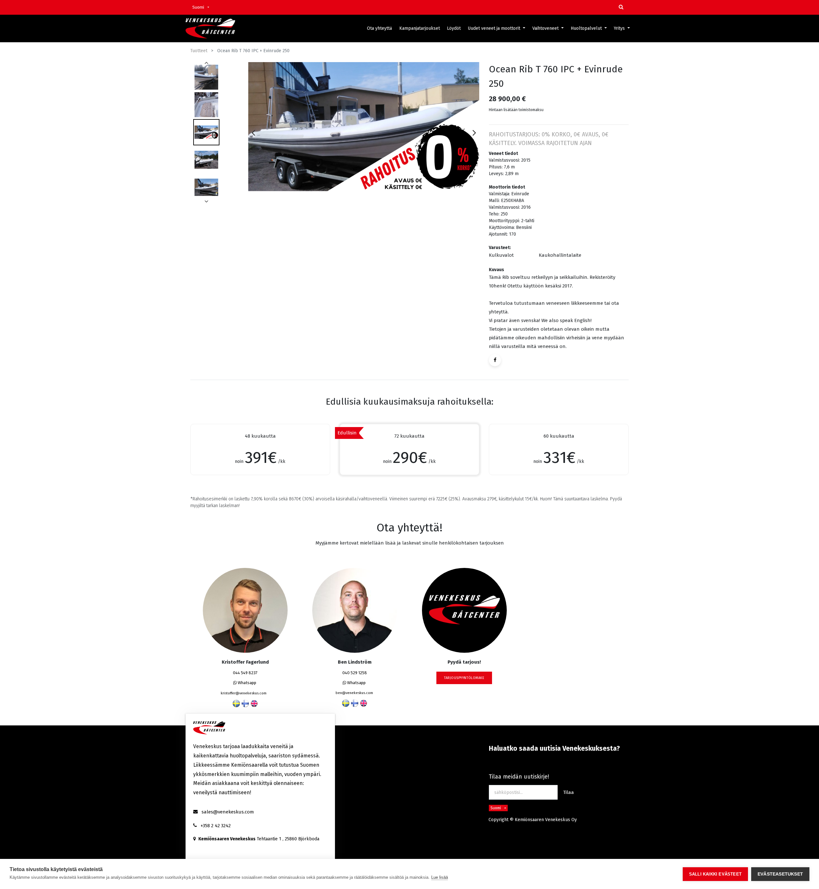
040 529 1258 (354, 672)
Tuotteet (198, 50)
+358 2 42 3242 (216, 825)
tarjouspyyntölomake (464, 678)
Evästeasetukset (780, 874)
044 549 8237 (245, 672)
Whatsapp (246, 682)
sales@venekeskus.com (228, 812)
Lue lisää (439, 877)
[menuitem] (379, 28)
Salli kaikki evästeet (715, 874)
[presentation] (253, 132)
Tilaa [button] (568, 792)
